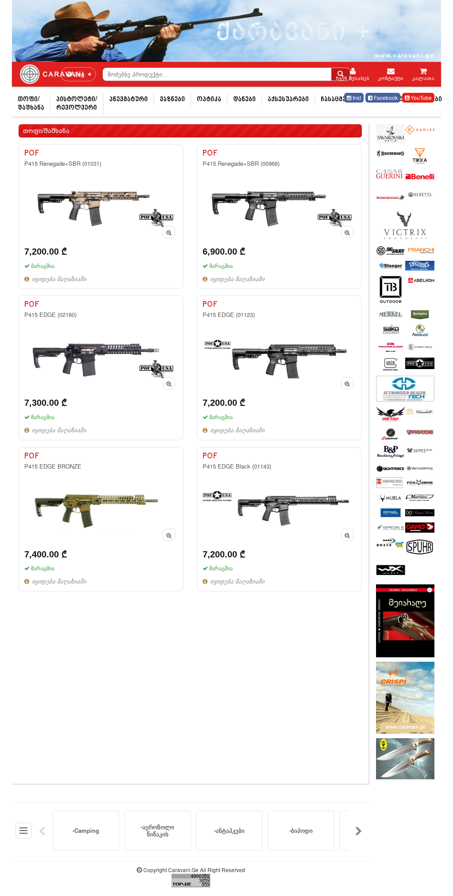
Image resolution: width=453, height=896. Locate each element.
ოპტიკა (209, 99)
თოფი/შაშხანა (31, 103)
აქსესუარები (288, 99)
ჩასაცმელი (338, 99)
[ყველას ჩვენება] (23, 831)
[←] (42, 831)
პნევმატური (128, 99)
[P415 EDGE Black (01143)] (279, 519)
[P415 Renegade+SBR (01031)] (101, 216)
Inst (356, 97)
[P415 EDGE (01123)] (279, 367)
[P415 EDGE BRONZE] (101, 519)
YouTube (420, 97)
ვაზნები (172, 99)
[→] (359, 831)
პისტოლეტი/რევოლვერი (76, 103)
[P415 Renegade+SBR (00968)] (279, 216)
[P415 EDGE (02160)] (101, 367)
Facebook (385, 97)
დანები (244, 99)
